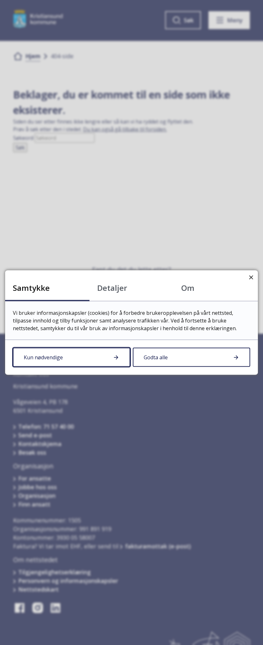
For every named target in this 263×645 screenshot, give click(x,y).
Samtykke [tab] (31, 288)
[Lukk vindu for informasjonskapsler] (251, 277)
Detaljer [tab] (112, 288)
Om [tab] (187, 288)
